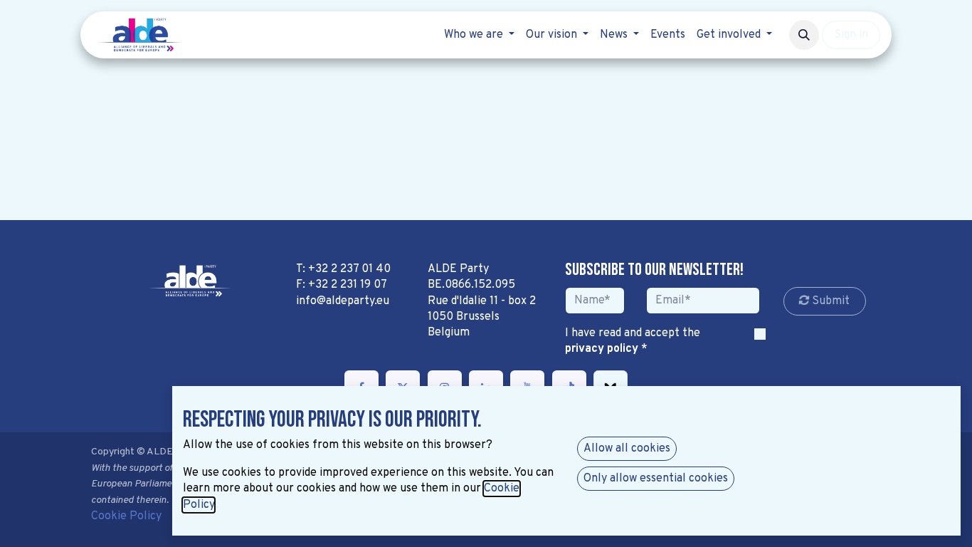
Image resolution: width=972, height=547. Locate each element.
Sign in (851, 35)
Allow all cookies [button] (626, 449)
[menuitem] (479, 34)
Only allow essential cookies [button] (655, 479)
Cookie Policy (126, 516)
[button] (804, 35)
